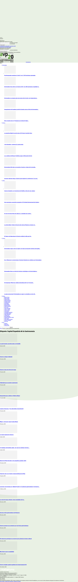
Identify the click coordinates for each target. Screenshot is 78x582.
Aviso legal (2, 581)
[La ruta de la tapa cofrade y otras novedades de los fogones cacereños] (8, 497)
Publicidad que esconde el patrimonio (9, 382)
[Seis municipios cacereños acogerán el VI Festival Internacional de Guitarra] (10, 200)
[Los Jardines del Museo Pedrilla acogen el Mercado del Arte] (10, 153)
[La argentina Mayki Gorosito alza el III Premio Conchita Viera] (10, 131)
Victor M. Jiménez (7, 320)
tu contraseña (12, 43)
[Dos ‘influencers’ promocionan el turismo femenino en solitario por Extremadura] (10, 257)
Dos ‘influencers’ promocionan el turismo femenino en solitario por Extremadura (22, 260)
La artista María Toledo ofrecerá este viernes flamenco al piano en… (20, 225)
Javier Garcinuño (7, 308)
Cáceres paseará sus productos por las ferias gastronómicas (14, 525)
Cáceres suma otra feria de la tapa (8, 369)
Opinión (3, 296)
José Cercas (6, 311)
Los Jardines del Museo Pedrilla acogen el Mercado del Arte (18, 155)
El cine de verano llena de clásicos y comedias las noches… (18, 213)
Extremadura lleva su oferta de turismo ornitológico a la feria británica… (20, 271)
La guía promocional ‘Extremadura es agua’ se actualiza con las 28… (20, 294)
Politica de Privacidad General (5, 47)
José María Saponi (7, 313)
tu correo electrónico (13, 50)
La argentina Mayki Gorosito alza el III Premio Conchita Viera (18, 133)
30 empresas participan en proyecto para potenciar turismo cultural (16, 538)
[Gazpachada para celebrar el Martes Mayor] (8, 393)
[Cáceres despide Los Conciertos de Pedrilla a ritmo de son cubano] (10, 188)
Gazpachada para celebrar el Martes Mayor (10, 395)
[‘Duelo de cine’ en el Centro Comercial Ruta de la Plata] (8, 471)
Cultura (3, 180)
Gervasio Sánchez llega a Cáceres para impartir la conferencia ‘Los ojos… (21, 178)
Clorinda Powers (7, 301)
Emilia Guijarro (6, 304)
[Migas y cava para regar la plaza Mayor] (8, 419)
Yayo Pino (6, 321)
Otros (3, 322)
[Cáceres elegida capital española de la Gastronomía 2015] (8, 562)
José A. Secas (7, 310)
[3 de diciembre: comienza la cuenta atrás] (10, 142)
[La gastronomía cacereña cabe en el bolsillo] (8, 341)
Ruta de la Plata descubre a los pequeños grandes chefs (13, 460)
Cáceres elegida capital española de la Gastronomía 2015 (13, 564)
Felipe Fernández (7, 306)
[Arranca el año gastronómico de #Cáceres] (8, 510)
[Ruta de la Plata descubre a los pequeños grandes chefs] (8, 458)
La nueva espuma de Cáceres (7, 434)
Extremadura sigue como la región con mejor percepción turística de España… (22, 248)
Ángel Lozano (6, 298)
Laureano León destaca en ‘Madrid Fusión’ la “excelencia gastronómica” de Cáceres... (20, 486)
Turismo (3, 238)
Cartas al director (7, 300)
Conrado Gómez (7, 302)
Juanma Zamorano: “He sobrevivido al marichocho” (12, 408)
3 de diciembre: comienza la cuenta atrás (13, 144)
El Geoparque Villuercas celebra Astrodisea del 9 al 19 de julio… (19, 282)
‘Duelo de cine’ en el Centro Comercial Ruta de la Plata (12, 473)
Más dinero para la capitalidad (7, 551)
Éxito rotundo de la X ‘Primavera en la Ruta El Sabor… (16, 120)
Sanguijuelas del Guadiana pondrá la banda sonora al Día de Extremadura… (21, 109)
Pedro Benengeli (7, 314)
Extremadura (4, 65)
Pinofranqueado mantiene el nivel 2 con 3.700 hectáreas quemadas (19, 75)
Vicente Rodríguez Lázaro (9, 317)
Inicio (1, 328)
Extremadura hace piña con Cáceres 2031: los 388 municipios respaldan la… (21, 86)
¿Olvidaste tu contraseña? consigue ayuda (8, 46)
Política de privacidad (9, 581)
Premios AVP (6, 325)
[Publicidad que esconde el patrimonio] (8, 380)
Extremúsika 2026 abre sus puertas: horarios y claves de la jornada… (20, 167)
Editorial (5, 323)
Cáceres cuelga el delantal (6, 356)
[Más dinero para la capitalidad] (8, 549)
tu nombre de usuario (14, 42)
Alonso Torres (6, 297)
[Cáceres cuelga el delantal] (8, 354)
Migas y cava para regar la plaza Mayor (9, 421)
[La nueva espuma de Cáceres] (8, 432)
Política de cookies (17, 581)
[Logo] (1, 63)
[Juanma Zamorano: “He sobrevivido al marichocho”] (8, 406)
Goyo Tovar (6, 307)
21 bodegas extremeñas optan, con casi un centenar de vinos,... (15, 447)
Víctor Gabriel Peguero (8, 319)
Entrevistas (6, 324)
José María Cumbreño (8, 312)
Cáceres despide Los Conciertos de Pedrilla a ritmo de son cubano (19, 191)
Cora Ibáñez (6, 303)
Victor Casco (6, 318)
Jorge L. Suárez (7, 309)
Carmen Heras (6, 299)
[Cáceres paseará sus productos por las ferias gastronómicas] (8, 523)
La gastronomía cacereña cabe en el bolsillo (10, 343)
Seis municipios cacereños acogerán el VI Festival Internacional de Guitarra (21, 202)
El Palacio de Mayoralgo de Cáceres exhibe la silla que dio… (18, 236)
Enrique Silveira (7, 305)
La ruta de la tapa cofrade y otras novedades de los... (12, 499)
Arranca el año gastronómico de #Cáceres (10, 512)
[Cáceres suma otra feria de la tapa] (8, 367)
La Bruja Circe (6, 315)
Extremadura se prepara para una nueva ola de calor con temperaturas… (20, 98)
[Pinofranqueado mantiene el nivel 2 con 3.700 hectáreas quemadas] (10, 73)
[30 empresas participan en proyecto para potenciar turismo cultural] (8, 536)
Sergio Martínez (7, 316)
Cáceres (3, 122)
